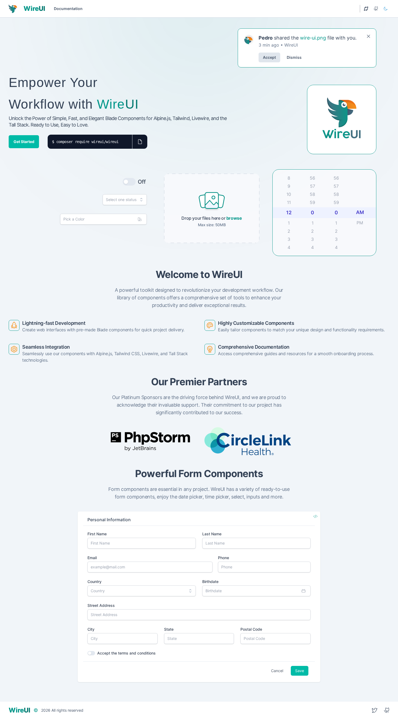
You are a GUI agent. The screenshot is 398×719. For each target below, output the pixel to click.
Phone (223, 557)
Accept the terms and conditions (126, 653)
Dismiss (294, 57)
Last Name (211, 534)
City (90, 629)
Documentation (68, 8)
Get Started (24, 141)
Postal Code (251, 629)
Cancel (277, 670)
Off (142, 182)
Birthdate (210, 581)
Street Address (101, 605)
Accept (269, 57)
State (169, 629)
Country (94, 581)
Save (299, 670)
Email (92, 557)
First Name (97, 534)
